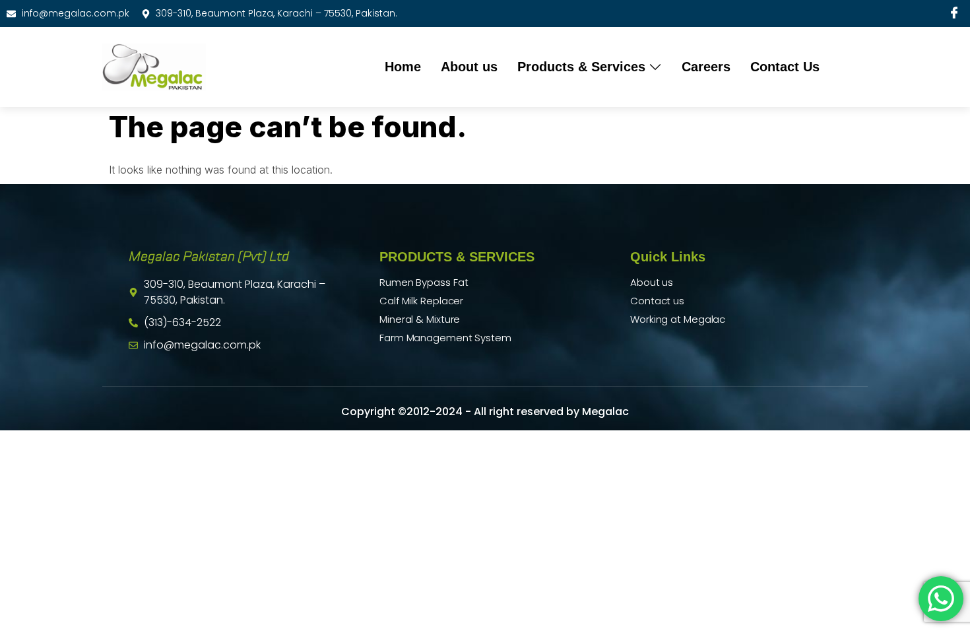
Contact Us (785, 66)
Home (403, 66)
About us (469, 66)
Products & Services (581, 66)
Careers (706, 66)
